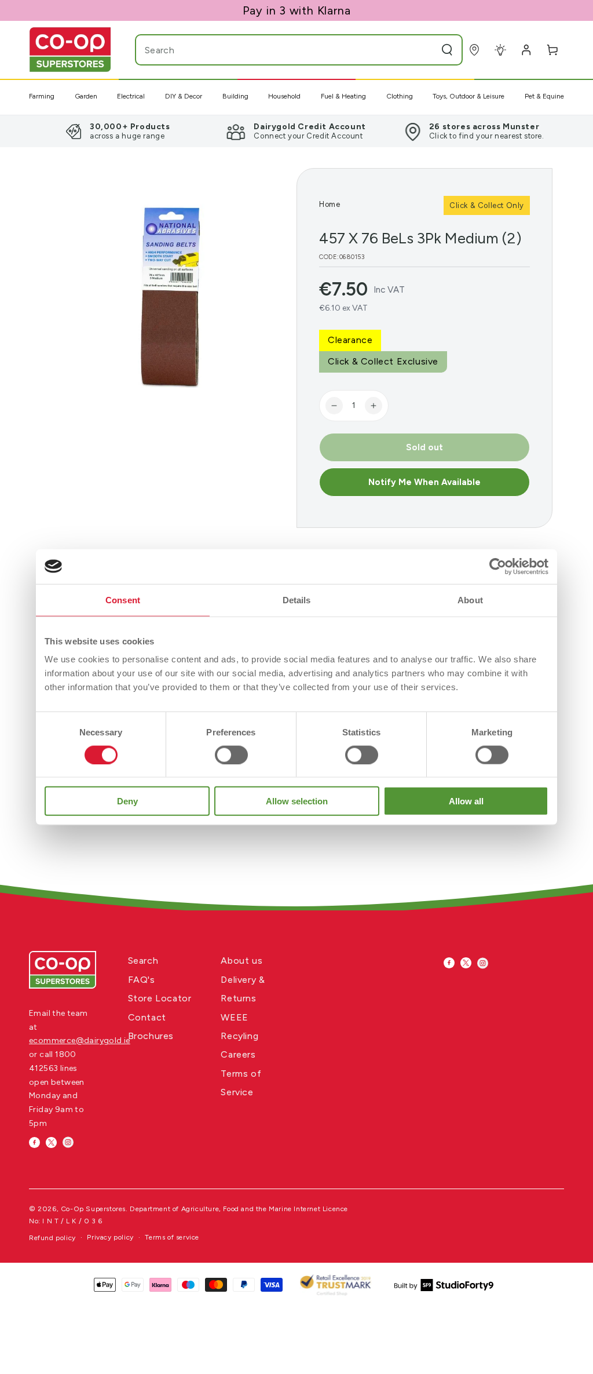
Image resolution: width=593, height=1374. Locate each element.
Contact (147, 1017)
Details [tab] (297, 599)
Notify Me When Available (424, 482)
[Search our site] (447, 50)
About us (241, 960)
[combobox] (276, 49)
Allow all (466, 801)
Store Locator (160, 998)
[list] (296, 131)
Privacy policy (110, 1237)
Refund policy (52, 1238)
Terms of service (172, 1237)
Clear (424, 49)
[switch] (231, 754)
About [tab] (470, 599)
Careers (238, 1054)
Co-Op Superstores (93, 1209)
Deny (127, 801)
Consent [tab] (122, 599)
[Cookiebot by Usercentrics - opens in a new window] (497, 566)
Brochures (151, 1035)
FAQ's (141, 979)
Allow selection (297, 801)
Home (329, 204)
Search (143, 960)
